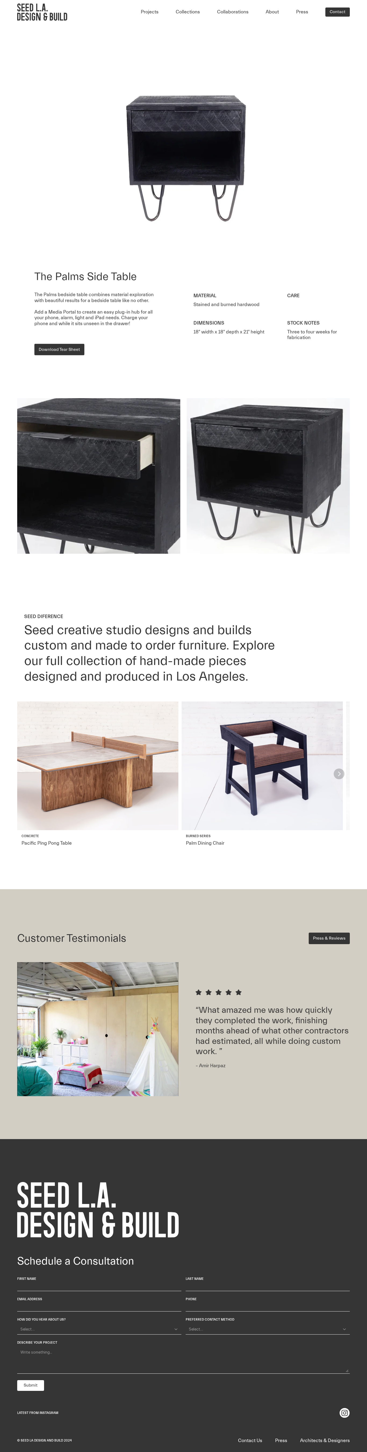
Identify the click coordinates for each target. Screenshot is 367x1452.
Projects (150, 12)
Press (302, 12)
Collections (188, 12)
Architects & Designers (325, 1440)
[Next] (339, 774)
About (272, 12)
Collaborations (233, 12)
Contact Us (250, 1440)
